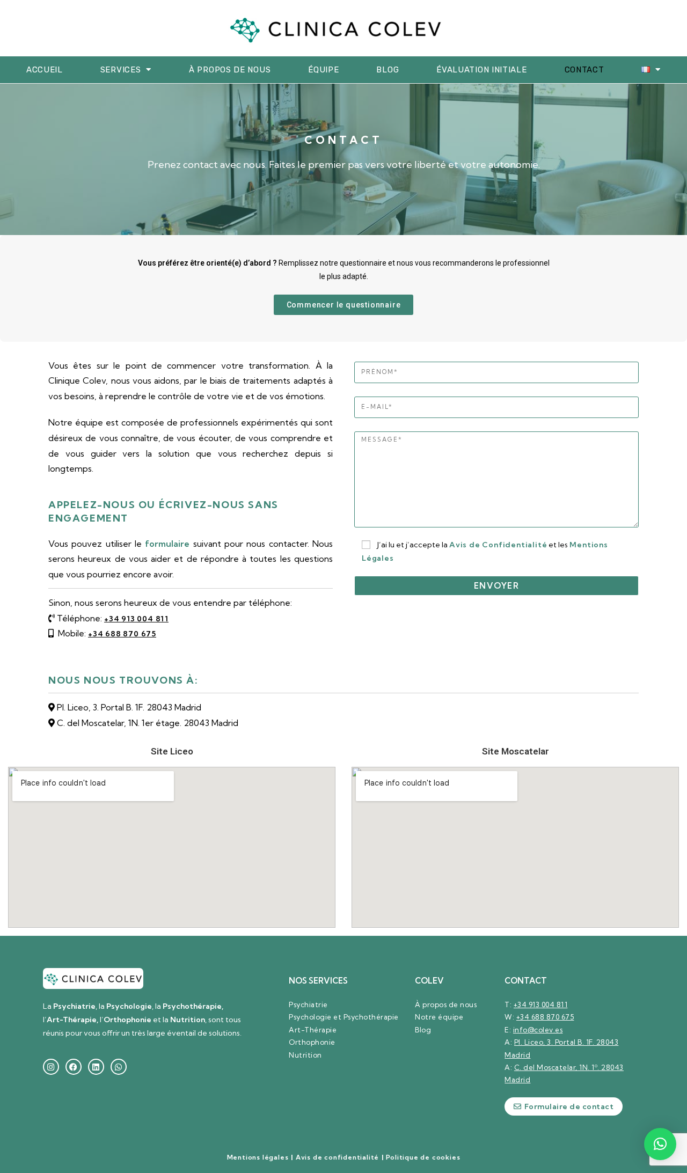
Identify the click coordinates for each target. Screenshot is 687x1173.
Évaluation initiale (481, 70)
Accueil (44, 70)
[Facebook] (73, 1067)
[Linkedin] (96, 1067)
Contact (584, 70)
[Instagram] (51, 1067)
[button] (660, 1144)
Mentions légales (258, 1157)
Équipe (323, 70)
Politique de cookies (423, 1157)
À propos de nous (230, 70)
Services (120, 70)
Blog (387, 70)
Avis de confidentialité (337, 1157)
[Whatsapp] (119, 1067)
